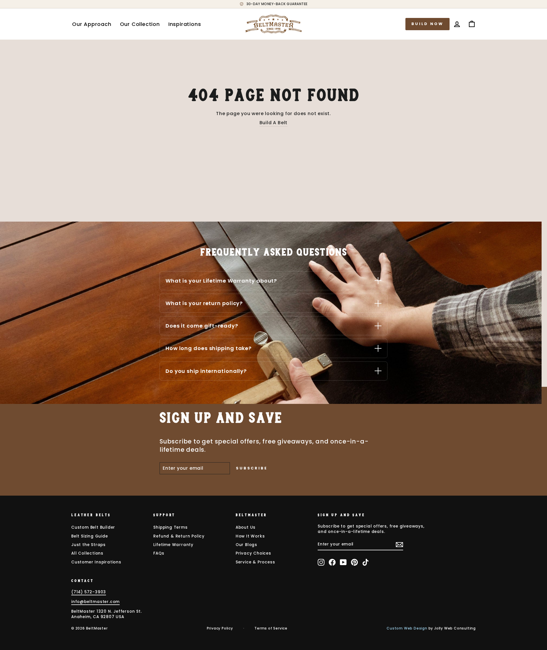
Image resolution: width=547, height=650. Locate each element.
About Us (246, 527)
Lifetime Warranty (173, 544)
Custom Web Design (407, 628)
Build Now (427, 23)
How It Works (250, 536)
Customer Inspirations (96, 562)
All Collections (87, 553)
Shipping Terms (170, 527)
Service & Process (255, 562)
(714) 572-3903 (88, 592)
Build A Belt (274, 123)
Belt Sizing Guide (89, 536)
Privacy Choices (253, 553)
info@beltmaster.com (95, 601)
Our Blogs (246, 544)
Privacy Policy (220, 628)
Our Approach (91, 24)
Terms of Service (270, 628)
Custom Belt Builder (93, 527)
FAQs (158, 553)
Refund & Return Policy (179, 536)
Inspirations (184, 24)
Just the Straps (88, 544)
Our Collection (140, 24)
